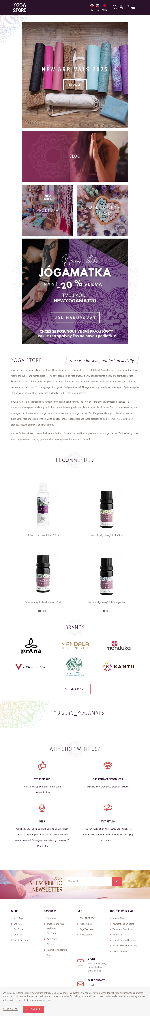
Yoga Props (52, 939)
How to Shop (118, 918)
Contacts (18, 934)
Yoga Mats (51, 918)
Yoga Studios (86, 923)
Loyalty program (120, 951)
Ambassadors (86, 934)
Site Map (18, 923)
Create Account (21, 940)
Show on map (94, 970)
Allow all (33, 1009)
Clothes (50, 944)
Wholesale (117, 934)
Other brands (75, 688)
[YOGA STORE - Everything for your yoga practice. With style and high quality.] (20, 7)
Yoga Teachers (86, 929)
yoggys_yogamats (79, 712)
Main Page (18, 918)
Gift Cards (51, 933)
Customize (10, 1009)
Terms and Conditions (123, 929)
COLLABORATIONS (89, 918)
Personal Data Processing (124, 945)
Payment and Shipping (123, 923)
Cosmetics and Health (57, 949)
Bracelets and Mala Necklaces (55, 926)
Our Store (18, 929)
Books (49, 955)
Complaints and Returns (124, 940)
